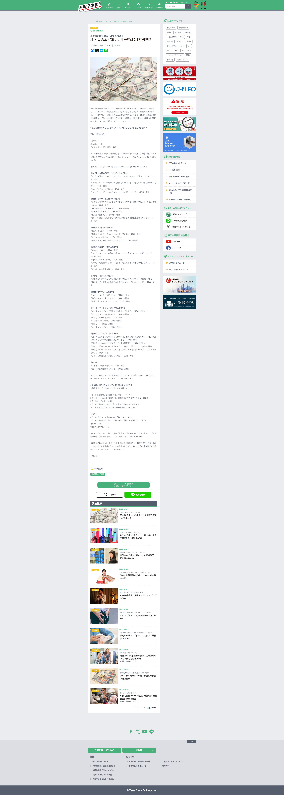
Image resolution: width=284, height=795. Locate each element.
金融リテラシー (182, 60)
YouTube (171, 2)
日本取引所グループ (177, 263)
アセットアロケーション (175, 46)
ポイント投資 (186, 50)
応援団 (138, 8)
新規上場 (170, 60)
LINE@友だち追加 (180, 221)
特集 (119, 8)
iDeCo (169, 32)
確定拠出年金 (183, 28)
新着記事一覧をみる (104, 750)
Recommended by (142, 708)
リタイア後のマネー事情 (102, 775)
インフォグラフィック (175, 55)
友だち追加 (140, 495)
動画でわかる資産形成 (137, 766)
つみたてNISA (172, 37)
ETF (189, 46)
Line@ (174, 2)
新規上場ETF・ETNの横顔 (179, 177)
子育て (179, 41)
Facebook (166, 2)
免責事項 (165, 766)
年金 (188, 37)
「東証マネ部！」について (182, 2)
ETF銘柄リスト (175, 170)
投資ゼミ (128, 8)
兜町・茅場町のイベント (178, 270)
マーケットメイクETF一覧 (179, 183)
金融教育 (187, 32)
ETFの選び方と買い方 (177, 163)
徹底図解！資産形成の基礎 (139, 761)
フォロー (112, 495)
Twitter (169, 2)
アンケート (108, 45)
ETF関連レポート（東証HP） (180, 199)
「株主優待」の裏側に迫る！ (103, 766)
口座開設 (188, 41)
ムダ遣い (116, 45)
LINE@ (152, 732)
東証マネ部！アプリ (180, 214)
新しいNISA (171, 28)
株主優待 (178, 32)
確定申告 (170, 41)
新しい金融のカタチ (100, 761)
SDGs (188, 55)
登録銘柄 (159, 8)
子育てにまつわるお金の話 (103, 779)
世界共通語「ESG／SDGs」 (103, 770)
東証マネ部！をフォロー (182, 227)
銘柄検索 (148, 8)
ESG (176, 50)
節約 (101, 45)
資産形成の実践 (98, 474)
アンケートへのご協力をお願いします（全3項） (123, 485)
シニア (169, 50)
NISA (181, 37)
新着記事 (109, 8)
